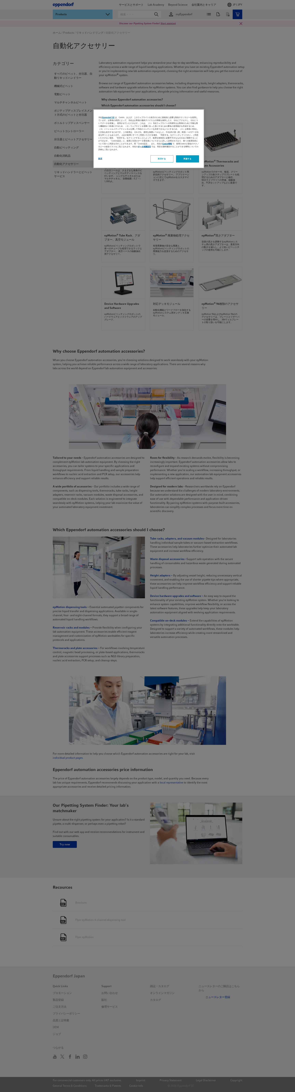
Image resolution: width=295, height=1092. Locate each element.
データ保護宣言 (144, 146)
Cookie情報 (167, 143)
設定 (100, 158)
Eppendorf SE (108, 117)
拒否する (162, 159)
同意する (187, 159)
